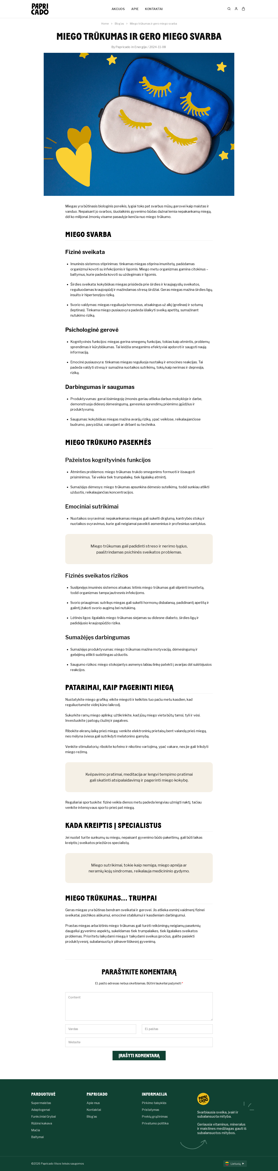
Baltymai (37, 1137)
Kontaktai (94, 1110)
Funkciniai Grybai (43, 1116)
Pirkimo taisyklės (154, 1103)
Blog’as (92, 1116)
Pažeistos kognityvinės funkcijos (108, 460)
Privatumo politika (155, 1123)
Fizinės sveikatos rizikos (96, 575)
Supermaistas (41, 1103)
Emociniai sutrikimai (92, 506)
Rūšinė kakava (41, 1123)
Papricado (123, 47)
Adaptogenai (40, 1110)
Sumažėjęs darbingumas (97, 637)
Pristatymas (150, 1110)
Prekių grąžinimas (155, 1116)
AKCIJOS (118, 9)
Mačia (35, 1130)
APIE (135, 9)
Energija (140, 47)
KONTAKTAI (154, 9)
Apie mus (93, 1103)
